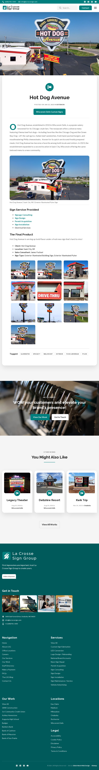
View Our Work (40, 417)
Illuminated (25, 354)
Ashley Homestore (9, 715)
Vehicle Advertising (59, 685)
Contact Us (6, 681)
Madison (54, 708)
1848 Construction (9, 708)
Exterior (61, 104)
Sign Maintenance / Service (62, 681)
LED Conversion (57, 650)
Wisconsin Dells (57, 723)
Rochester (55, 719)
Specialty (36, 354)
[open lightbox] (23, 269)
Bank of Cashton (8, 731)
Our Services (7, 658)
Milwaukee (55, 712)
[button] (95, 8)
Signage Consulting (23, 215)
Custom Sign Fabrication (60, 647)
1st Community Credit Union (13, 712)
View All (54, 643)
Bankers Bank (7, 727)
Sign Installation (22, 224)
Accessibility (56, 736)
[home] (11, 8)
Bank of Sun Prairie (9, 738)
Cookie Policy (56, 740)
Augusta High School (10, 719)
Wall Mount (48, 354)
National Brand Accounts (61, 658)
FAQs (4, 673)
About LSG (6, 647)
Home (4, 643)
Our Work (6, 662)
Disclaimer (55, 743)
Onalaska (54, 715)
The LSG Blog (7, 677)
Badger (5, 723)
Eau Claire (55, 704)
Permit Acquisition (23, 221)
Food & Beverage (72, 354)
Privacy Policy (56, 747)
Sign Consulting (57, 669)
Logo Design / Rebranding (61, 654)
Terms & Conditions (59, 751)
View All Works (49, 524)
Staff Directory (8, 666)
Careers (5, 654)
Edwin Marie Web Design (81, 765)
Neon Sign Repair (58, 662)
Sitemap (94, 765)
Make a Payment (9, 576)
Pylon (84, 354)
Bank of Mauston (9, 734)
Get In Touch (60, 417)
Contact (85, 8)
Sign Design (20, 218)
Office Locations (8, 650)
